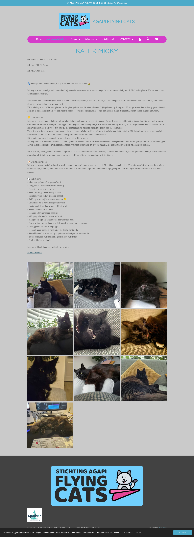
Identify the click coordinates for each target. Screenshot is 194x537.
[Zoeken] (148, 39)
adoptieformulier (34, 252)
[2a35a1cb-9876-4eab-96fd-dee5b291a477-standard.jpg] (97, 285)
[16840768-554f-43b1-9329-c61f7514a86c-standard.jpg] (97, 378)
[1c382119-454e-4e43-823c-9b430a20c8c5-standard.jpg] (50, 285)
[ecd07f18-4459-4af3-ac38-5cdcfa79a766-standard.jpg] (50, 425)
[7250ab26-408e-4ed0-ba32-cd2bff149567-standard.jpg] (50, 378)
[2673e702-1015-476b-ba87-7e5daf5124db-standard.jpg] (143, 331)
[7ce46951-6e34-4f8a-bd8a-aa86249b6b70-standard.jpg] (50, 331)
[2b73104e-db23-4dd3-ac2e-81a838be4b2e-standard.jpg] (143, 285)
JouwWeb (163, 528)
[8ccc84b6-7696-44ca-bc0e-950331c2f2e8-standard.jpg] (97, 331)
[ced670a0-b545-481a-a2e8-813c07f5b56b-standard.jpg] (143, 378)
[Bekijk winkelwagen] (156, 39)
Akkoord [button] (182, 532)
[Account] (139, 39)
